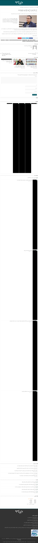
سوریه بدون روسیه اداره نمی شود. (28, 250)
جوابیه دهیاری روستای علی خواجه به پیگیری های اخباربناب (7, 61)
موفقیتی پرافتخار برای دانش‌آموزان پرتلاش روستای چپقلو (32, 66)
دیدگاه (36, 76)
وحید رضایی (24, 41)
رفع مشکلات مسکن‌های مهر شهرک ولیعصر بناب (31, 522)
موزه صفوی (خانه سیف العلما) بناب (32, 517)
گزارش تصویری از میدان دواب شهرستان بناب (32, 53)
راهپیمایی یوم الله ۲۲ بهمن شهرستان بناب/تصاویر (30, 525)
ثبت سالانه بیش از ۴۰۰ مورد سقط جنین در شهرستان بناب (15, 40)
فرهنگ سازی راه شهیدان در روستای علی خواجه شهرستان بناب (24, 180)
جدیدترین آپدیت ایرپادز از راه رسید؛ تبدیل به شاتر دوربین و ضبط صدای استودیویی (27, 468)
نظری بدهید (25, 11)
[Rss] (20, 540)
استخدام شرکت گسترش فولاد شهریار (32, 520)
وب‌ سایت (35, 91)
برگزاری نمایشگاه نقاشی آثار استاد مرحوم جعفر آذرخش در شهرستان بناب (28, 475)
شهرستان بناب (36, 41)
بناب (35, 7)
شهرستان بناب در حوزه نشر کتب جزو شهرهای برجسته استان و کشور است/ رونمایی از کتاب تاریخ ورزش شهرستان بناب (22, 473)
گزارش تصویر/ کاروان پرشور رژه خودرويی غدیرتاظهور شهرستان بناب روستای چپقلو (6, 54)
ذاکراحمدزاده (7, 40)
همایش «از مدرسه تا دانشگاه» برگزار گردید (27, 391)
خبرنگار (35, 11)
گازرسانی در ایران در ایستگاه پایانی (32, 177)
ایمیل (36, 88)
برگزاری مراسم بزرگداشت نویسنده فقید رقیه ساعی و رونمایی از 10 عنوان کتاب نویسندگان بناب (25, 470)
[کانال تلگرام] (18, 540)
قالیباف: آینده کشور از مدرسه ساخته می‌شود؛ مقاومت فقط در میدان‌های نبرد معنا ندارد (25, 486)
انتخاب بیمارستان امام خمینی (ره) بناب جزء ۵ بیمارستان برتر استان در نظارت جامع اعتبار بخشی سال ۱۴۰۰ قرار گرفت (21, 527)
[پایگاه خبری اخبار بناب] (19, 2)
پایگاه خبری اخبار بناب (25, 40)
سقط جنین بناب (3, 40)
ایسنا (31, 40)
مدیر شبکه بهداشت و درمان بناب (30, 41)
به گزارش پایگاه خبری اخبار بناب (14, 18)
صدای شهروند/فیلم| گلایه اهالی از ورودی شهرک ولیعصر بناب (28, 491)
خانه (36, 7)
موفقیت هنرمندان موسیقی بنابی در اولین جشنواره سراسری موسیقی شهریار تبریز (27, 465)
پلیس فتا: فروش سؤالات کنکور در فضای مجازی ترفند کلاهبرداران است (19, 66)
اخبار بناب (34, 40)
